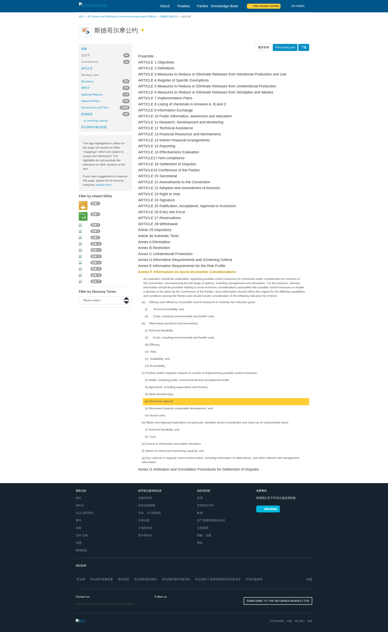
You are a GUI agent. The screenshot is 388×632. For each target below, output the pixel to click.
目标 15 (96, 268)
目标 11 (96, 250)
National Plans (104, 101)
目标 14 (96, 262)
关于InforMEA (276, 621)
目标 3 (95, 214)
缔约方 (104, 87)
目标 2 (95, 203)
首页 (81, 16)
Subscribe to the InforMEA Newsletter (278, 600)
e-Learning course (96, 120)
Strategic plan (90, 74)
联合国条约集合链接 (94, 127)
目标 (78, 527)
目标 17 (96, 281)
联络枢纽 (104, 114)
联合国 (81, 579)
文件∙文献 (82, 535)
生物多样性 (145, 497)
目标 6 (95, 237)
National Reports (104, 94)
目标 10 (96, 243)
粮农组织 (123, 579)
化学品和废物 (146, 505)
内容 (289, 621)
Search (286, 6)
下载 (304, 47)
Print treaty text (285, 47)
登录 (309, 621)
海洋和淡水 (145, 535)
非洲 (200, 497)
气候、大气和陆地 (149, 512)
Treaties (183, 6)
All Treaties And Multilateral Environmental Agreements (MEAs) (122, 16)
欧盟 (309, 579)
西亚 (200, 542)
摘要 (84, 48)
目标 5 (95, 231)
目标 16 (96, 275)
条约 (78, 497)
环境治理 (143, 520)
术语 (78, 542)
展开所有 (263, 47)
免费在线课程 (270, 509)
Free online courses (266, 6)
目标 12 (96, 256)
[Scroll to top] (376, 620)
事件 (78, 520)
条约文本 (87, 68)
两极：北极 (204, 535)
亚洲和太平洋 (205, 505)
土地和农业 (145, 527)
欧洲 (200, 512)
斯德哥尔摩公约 (168, 16)
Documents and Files (104, 107)
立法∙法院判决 (85, 512)
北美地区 (202, 527)
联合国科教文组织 (145, 579)
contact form (103, 184)
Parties (202, 6)
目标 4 (95, 225)
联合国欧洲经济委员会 (176, 579)
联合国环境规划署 (101, 579)
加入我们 (300, 621)
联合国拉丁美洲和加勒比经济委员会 (218, 579)
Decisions (104, 81)
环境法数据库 (254, 579)
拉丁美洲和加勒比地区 (211, 520)
